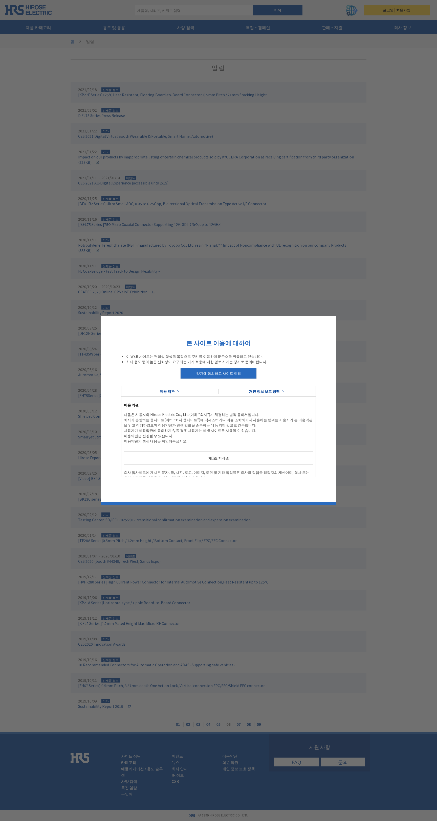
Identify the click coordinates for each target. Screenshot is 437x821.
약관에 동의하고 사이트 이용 (218, 373)
